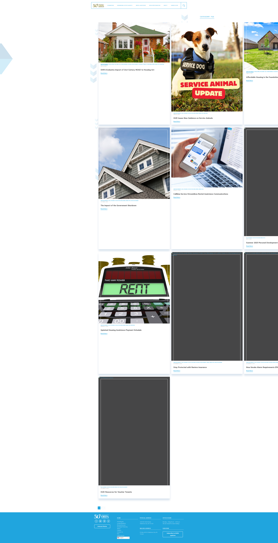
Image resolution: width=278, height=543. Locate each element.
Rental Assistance (141, 5)
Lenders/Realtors (121, 523)
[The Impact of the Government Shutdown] (134, 163)
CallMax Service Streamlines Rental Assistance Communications (200, 194)
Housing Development (133, 64)
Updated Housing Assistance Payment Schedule (121, 330)
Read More (104, 73)
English (121, 537)
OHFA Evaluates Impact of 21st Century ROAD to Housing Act (127, 70)
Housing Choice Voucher (189, 113)
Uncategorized (249, 72)
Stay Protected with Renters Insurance (190, 367)
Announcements (104, 64)
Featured (116, 64)
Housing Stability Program (145, 64)
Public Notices (120, 535)
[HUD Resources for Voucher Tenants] (134, 431)
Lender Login (174, 5)
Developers (111, 64)
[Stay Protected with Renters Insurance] (207, 306)
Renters (162, 64)
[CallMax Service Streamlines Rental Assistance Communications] (207, 157)
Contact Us (120, 532)
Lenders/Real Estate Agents (124, 5)
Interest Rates (102, 526)
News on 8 (157, 64)
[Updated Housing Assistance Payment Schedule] (134, 288)
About (165, 5)
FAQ (118, 533)
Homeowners (124, 64)
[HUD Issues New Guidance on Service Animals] (207, 67)
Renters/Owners (121, 525)
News (153, 64)
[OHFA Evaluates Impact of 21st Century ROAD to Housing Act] (134, 42)
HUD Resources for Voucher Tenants (116, 492)
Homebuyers (110, 5)
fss (119, 64)
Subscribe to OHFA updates (173, 534)
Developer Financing (154, 5)
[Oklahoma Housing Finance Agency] (98, 5)
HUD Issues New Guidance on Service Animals (193, 118)
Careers (119, 530)
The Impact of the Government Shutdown (118, 205)
